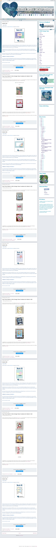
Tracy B (40, 63)
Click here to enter (19, 67)
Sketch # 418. (19, 417)
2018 (41, 162)
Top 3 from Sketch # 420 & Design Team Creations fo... (46, 143)
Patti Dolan (19, 340)
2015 (41, 167)
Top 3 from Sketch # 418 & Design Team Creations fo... (46, 150)
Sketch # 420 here (28, 226)
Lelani (40, 47)
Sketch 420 (4, 362)
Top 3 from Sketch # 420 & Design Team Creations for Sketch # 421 (17, 186)
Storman (30, 546)
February (42, 156)
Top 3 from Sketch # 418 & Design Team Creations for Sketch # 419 (17, 414)
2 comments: (12, 126)
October (42, 129)
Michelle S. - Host (42, 52)
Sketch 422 (4, 132)
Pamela (40, 55)
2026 (41, 118)
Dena (40, 39)
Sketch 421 (4, 245)
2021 (41, 125)
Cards (45, 192)
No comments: (12, 180)
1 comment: (12, 70)
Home (3, 18)
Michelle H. (41, 49)
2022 (41, 124)
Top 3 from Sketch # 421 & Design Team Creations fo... (46, 140)
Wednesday (13, 127)
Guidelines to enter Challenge (11, 18)
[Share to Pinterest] (18, 70)
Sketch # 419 (6, 464)
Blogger (36, 546)
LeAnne (40, 45)
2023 (41, 122)
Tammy (40, 60)
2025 (41, 120)
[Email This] (15, 126)
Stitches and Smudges (19, 96)
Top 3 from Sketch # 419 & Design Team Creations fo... (46, 147)
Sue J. (40, 58)
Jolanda (40, 42)
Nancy (40, 54)
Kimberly (40, 44)
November (43, 128)
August (42, 132)
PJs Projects (19, 211)
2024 (41, 121)
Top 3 (10, 127)
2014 (41, 168)
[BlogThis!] (15, 70)
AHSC (5, 71)
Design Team (7, 127)
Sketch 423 (4, 23)
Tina (40, 62)
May (42, 136)
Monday (7, 71)
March (42, 155)
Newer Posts (4, 533)
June (42, 135)
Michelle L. (41, 50)
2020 (41, 160)
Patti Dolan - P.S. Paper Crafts (19, 109)
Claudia (40, 37)
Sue (40, 57)
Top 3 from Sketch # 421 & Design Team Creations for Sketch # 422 (17, 76)
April (42, 154)
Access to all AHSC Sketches (21, 18)
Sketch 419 (4, 478)
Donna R (19, 222)
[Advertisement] (17, 541)
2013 (41, 169)
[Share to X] (16, 70)
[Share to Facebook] (17, 70)
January (42, 158)
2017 (41, 164)
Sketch (9, 71)
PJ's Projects (19, 315)
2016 (41, 165)
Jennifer (40, 41)
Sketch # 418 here (28, 461)
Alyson (40, 32)
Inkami (19, 84)
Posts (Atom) (21, 535)
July (42, 134)
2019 (41, 161)
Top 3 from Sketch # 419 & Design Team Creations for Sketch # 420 (17, 299)
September (43, 131)
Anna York (41, 34)
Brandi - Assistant (42, 36)
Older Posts (35, 533)
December (43, 126)
